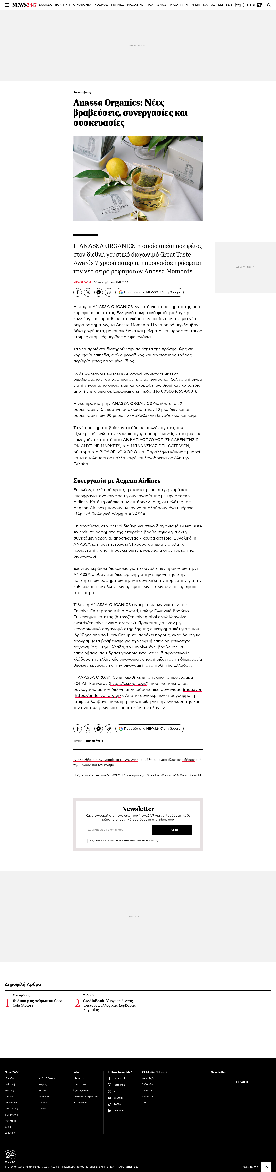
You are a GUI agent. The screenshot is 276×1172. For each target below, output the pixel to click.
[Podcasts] (252, 5)
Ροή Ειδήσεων (47, 1078)
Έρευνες (10, 1133)
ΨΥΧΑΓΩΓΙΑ (179, 5)
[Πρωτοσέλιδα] (238, 5)
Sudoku (153, 775)
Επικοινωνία (80, 1102)
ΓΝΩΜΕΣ (117, 5)
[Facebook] (77, 292)
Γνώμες (9, 1096)
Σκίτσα (43, 1090)
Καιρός (209, 5)
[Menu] (7, 5)
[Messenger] (98, 292)
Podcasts (44, 1096)
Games (94, 775)
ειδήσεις (188, 759)
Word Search (190, 775)
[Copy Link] (109, 292)
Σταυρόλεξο (135, 775)
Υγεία (8, 1127)
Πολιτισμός (11, 1108)
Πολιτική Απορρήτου (85, 1096)
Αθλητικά (10, 1121)
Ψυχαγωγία (11, 1115)
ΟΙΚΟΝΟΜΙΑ (82, 5)
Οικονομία (11, 1102)
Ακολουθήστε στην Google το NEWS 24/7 (105, 759)
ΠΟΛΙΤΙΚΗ (62, 5)
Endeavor (192, 690)
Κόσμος (9, 1090)
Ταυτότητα (79, 1084)
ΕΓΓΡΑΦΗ (241, 1082)
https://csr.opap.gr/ (128, 683)
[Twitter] (88, 292)
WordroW (168, 775)
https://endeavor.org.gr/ (98, 696)
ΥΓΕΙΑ (195, 5)
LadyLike (147, 1096)
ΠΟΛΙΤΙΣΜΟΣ (156, 5)
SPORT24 (147, 1084)
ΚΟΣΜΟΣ (101, 5)
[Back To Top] (266, 1167)
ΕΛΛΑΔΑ (45, 5)
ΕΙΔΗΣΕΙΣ (225, 5)
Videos (43, 1102)
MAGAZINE (135, 5)
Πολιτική (10, 1084)
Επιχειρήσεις (82, 92)
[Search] (268, 5)
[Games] (259, 5)
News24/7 (148, 1078)
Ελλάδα (9, 1078)
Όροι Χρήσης (81, 1090)
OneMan (147, 1090)
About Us (79, 1078)
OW (144, 1102)
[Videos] (245, 5)
